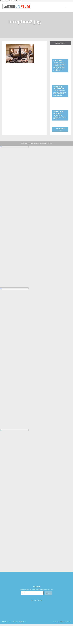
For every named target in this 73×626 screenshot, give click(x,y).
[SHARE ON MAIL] (17, 43)
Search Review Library (60, 129)
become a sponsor (46, 143)
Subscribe (48, 593)
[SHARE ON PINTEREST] (14, 43)
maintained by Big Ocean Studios (62, 622)
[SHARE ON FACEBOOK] (11, 43)
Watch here (19, 1)
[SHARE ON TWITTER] (7, 43)
